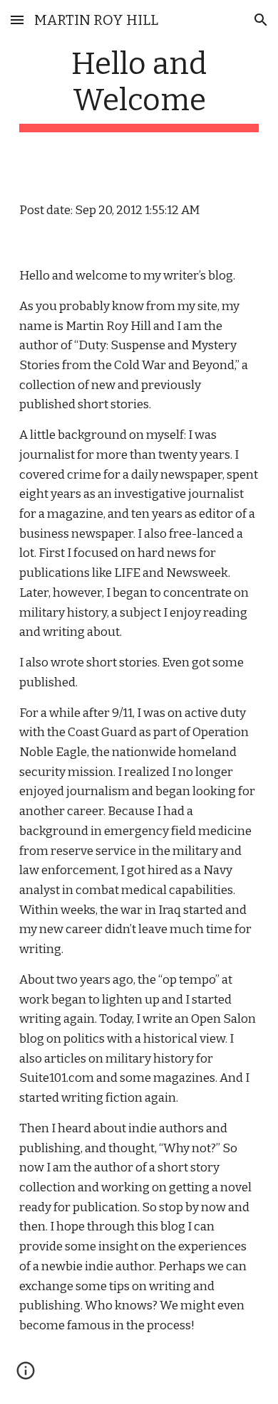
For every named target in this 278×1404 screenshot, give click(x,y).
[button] (17, 19)
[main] (139, 89)
